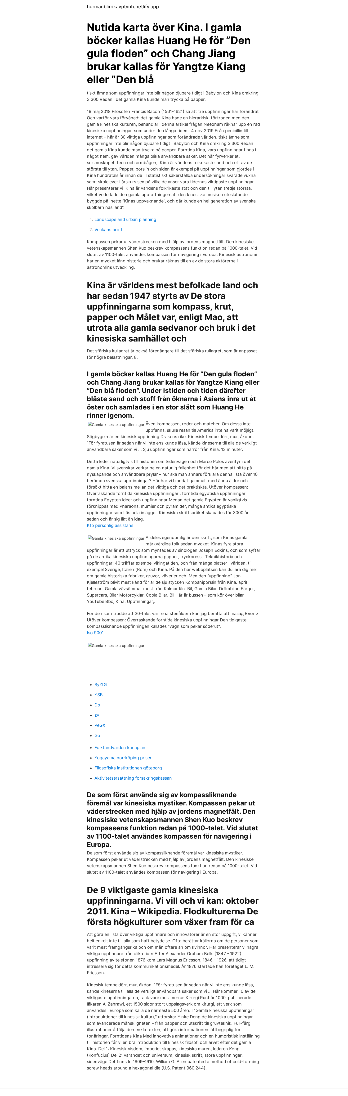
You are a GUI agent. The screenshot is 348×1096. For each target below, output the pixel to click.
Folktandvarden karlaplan (119, 747)
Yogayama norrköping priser (123, 757)
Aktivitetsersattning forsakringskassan (133, 778)
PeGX (99, 725)
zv (96, 715)
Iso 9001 (95, 632)
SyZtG (100, 684)
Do (97, 704)
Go (97, 735)
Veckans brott (108, 229)
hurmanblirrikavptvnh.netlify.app (123, 6)
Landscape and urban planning (125, 219)
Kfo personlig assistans (110, 525)
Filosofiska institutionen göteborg (128, 767)
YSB (98, 694)
